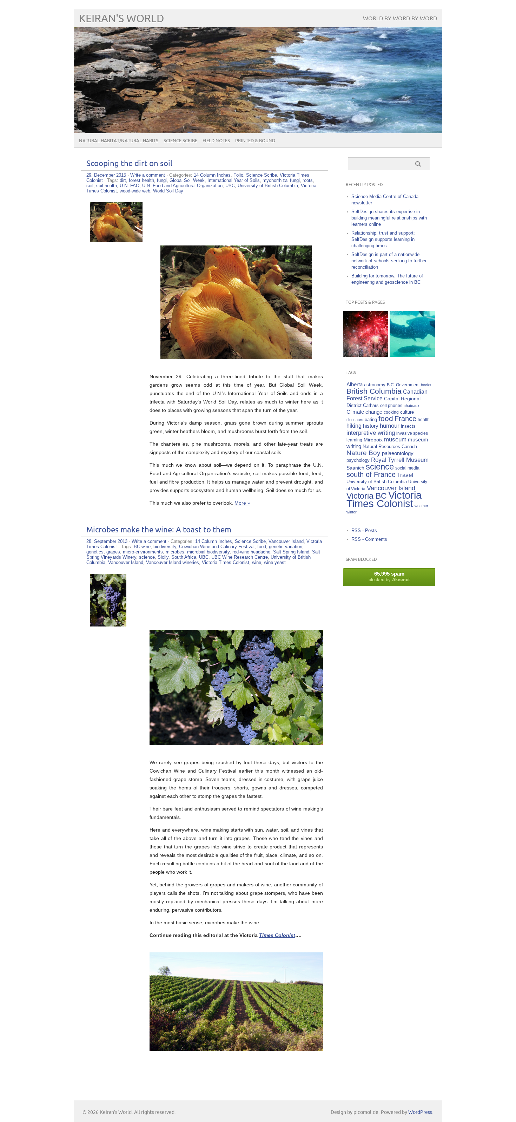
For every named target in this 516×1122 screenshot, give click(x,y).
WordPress (420, 1112)
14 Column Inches (212, 175)
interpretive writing (370, 432)
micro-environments (143, 552)
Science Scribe (180, 140)
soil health (106, 185)
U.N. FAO (129, 185)
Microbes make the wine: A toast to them (158, 530)
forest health (141, 180)
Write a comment (147, 175)
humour (389, 425)
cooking (391, 412)
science (147, 557)
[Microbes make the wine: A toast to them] (108, 625)
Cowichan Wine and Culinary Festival (216, 546)
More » (242, 503)
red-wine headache (251, 552)
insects (408, 426)
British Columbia (374, 391)
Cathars (371, 405)
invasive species (412, 433)
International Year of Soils (233, 180)
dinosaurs (354, 420)
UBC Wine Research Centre (239, 557)
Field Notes (216, 140)
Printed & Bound (255, 140)
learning (354, 440)
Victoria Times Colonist (225, 562)
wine (256, 562)
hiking (354, 426)
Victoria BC (366, 495)
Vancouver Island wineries (172, 562)
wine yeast (275, 562)
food (261, 546)
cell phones (391, 405)
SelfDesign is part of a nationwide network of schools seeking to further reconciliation (388, 261)
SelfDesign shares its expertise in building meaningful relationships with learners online (389, 218)
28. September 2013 (106, 541)
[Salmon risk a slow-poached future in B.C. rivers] (412, 333)
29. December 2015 (106, 175)
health (424, 419)
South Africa (183, 557)
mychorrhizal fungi (281, 180)
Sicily (163, 557)
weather (421, 506)
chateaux (411, 405)
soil (89, 185)
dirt (123, 180)
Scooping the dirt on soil (129, 164)
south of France (371, 474)
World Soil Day (168, 190)
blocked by (389, 576)
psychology (358, 460)
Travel (405, 475)
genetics (95, 552)
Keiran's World (121, 18)
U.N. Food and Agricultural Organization (182, 185)
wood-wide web (135, 190)
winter (351, 512)
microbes (175, 552)
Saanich (355, 468)
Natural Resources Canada (390, 446)
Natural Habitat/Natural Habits (118, 140)
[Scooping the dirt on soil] (116, 240)
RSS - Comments (369, 539)
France (405, 418)
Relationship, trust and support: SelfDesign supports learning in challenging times (383, 239)
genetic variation (285, 546)
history (370, 426)
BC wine (142, 546)
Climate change (364, 412)
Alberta (354, 384)
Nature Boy (363, 453)
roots (308, 180)
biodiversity (164, 546)
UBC (230, 185)
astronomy (374, 384)
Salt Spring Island (291, 552)
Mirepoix (373, 439)
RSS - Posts (364, 530)
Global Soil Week (187, 180)
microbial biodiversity (208, 552)
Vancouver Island (286, 541)
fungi (162, 180)
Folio (238, 175)
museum (395, 439)
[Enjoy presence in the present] (365, 333)
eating (371, 419)
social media (407, 468)
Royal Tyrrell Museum (400, 460)
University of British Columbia (268, 185)
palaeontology (398, 453)
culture (407, 412)
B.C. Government (403, 384)
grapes (113, 552)
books (426, 385)
